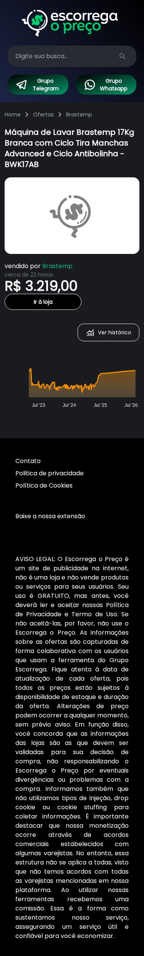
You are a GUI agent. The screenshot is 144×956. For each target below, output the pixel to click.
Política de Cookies (44, 485)
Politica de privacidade (49, 473)
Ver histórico (114, 332)
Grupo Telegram (46, 84)
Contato (28, 461)
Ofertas (43, 114)
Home (13, 114)
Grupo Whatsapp (113, 84)
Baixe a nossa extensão (50, 516)
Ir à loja (43, 302)
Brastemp (79, 114)
